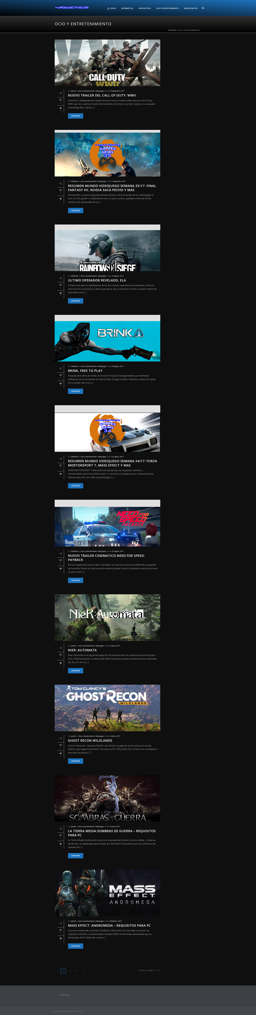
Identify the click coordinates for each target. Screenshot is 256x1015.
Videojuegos (99, 91)
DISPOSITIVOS (145, 8)
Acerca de (64, 995)
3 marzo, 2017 (115, 646)
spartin (73, 91)
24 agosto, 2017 (118, 276)
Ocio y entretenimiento (86, 91)
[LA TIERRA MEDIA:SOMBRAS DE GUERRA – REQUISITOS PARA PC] (107, 798)
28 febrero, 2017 (116, 921)
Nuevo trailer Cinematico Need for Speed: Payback (106, 557)
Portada (172, 30)
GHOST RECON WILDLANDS (90, 740)
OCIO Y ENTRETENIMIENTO (167, 8)
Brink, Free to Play (85, 370)
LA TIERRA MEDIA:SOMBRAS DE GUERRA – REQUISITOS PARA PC (112, 833)
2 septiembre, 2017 (119, 181)
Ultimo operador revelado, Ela (97, 280)
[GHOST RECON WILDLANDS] (107, 708)
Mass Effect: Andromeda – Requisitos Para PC (109, 925)
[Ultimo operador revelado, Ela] (107, 248)
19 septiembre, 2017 (117, 91)
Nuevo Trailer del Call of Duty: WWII (102, 95)
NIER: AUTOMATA (82, 650)
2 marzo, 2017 (115, 736)
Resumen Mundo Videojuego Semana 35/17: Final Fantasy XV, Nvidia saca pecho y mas (112, 188)
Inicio (113, 8)
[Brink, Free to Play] (107, 338)
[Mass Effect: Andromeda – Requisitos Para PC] (107, 893)
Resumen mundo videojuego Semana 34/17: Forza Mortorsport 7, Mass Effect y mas (112, 463)
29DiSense (74, 181)
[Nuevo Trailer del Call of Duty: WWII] (107, 63)
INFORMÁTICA (127, 8)
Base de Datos (190, 8)
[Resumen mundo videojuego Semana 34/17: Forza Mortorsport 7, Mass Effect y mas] (107, 428)
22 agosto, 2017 (118, 457)
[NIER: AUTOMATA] (107, 617)
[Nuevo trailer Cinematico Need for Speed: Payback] (107, 523)
